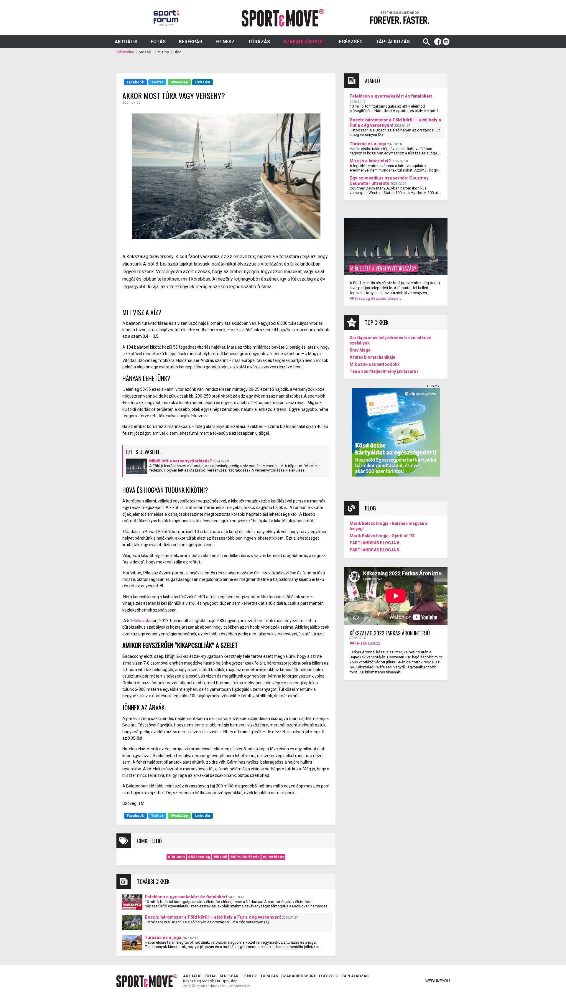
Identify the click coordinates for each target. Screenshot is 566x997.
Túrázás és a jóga (163, 937)
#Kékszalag (199, 857)
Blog (178, 52)
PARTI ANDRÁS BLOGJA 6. (375, 542)
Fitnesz (225, 42)
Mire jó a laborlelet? (370, 161)
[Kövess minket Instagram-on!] (446, 41)
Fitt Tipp (162, 52)
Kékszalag (125, 52)
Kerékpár (190, 42)
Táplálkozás (393, 42)
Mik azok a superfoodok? (375, 364)
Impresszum (240, 986)
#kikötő (220, 857)
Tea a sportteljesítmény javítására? (384, 371)
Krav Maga (360, 350)
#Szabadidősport (386, 298)
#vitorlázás (273, 857)
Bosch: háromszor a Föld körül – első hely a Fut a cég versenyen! (213, 917)
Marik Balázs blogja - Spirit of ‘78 (382, 535)
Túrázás (259, 42)
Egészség (351, 42)
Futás (158, 42)
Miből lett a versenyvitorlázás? (180, 461)
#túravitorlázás (244, 857)
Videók (145, 52)
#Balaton (176, 857)
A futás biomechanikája (372, 357)
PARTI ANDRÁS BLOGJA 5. (375, 550)
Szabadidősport (304, 42)
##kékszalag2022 (365, 643)
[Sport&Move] (283, 18)
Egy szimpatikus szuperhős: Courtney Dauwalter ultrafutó (389, 180)
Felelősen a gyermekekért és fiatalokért (186, 896)
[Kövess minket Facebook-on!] (437, 41)
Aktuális (126, 42)
